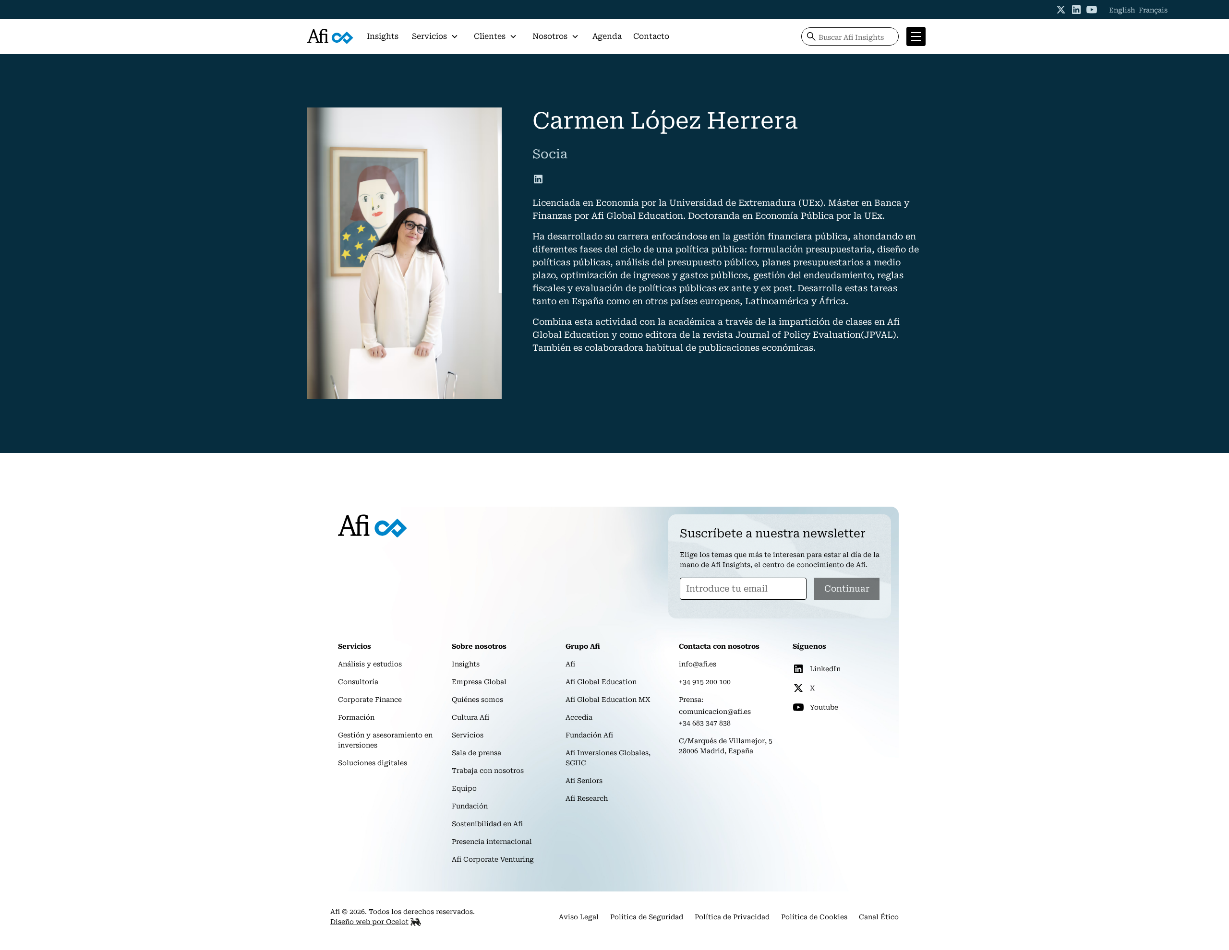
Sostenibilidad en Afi (487, 824)
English (1122, 10)
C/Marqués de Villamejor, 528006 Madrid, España (725, 746)
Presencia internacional (492, 841)
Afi (570, 664)
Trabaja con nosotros (488, 770)
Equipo (464, 788)
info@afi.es (697, 664)
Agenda (607, 36)
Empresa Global (479, 682)
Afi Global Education (601, 682)
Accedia (579, 717)
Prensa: (691, 699)
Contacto (651, 36)
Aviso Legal (579, 917)
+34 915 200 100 (705, 682)
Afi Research (587, 798)
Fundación (470, 806)
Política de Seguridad (646, 917)
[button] (435, 36)
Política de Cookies (814, 917)
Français (1153, 10)
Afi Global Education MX (608, 699)
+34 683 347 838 (705, 723)
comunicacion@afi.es (715, 711)
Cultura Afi (470, 717)
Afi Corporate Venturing (493, 859)
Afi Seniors (584, 780)
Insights (382, 36)
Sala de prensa (476, 753)
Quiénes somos (477, 699)
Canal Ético (879, 917)
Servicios (467, 735)
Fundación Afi (589, 735)
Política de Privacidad (732, 917)
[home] (330, 37)
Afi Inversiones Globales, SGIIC (608, 758)
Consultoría (358, 682)
